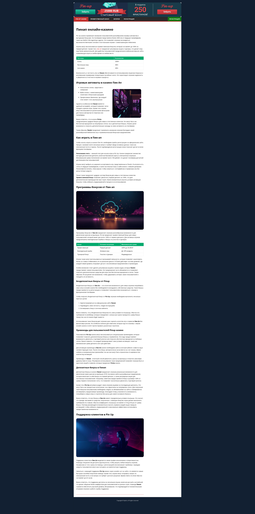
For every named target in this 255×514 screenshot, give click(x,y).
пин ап (99, 49)
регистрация (174, 19)
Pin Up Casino (81, 19)
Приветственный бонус (99, 19)
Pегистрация (129, 19)
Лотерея (116, 19)
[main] (127, 9)
